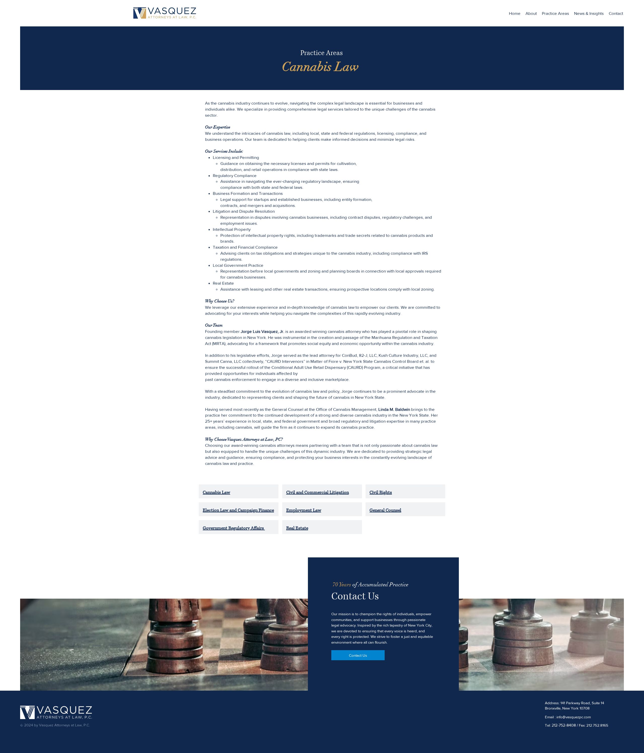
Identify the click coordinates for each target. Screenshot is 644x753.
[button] (555, 13)
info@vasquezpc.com (573, 717)
